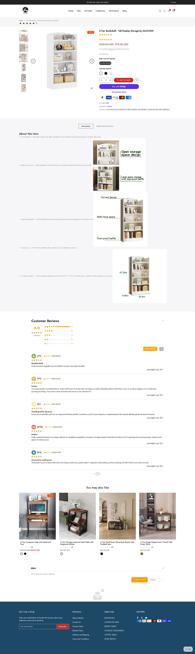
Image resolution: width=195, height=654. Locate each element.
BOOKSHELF (142, 109)
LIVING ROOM (153, 109)
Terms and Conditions (80, 639)
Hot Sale (88, 11)
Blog (125, 11)
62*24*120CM (105, 63)
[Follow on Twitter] (142, 617)
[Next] (92, 61)
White (101, 73)
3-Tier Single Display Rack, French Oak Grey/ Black (156, 543)
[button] (95, 474)
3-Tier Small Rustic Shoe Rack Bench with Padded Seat (117, 543)
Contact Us (76, 622)
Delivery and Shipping (80, 635)
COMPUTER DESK (111, 622)
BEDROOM (123, 109)
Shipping (111, 49)
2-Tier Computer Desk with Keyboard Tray (35, 543)
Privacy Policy (77, 626)
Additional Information (104, 126)
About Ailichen (78, 618)
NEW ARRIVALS (164, 109)
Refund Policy (77, 630)
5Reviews (37, 335)
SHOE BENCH (110, 639)
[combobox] (156, 580)
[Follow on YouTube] (146, 617)
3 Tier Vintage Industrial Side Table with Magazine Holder (76, 543)
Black (106, 73)
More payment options (119, 92)
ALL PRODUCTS (112, 109)
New (79, 11)
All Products (114, 11)
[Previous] (33, 61)
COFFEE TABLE (110, 635)
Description (86, 126)
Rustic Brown (111, 73)
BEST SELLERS (132, 109)
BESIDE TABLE (110, 626)
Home (70, 11)
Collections (100, 11)
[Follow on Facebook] (138, 617)
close (22, 2)
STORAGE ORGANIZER (114, 630)
